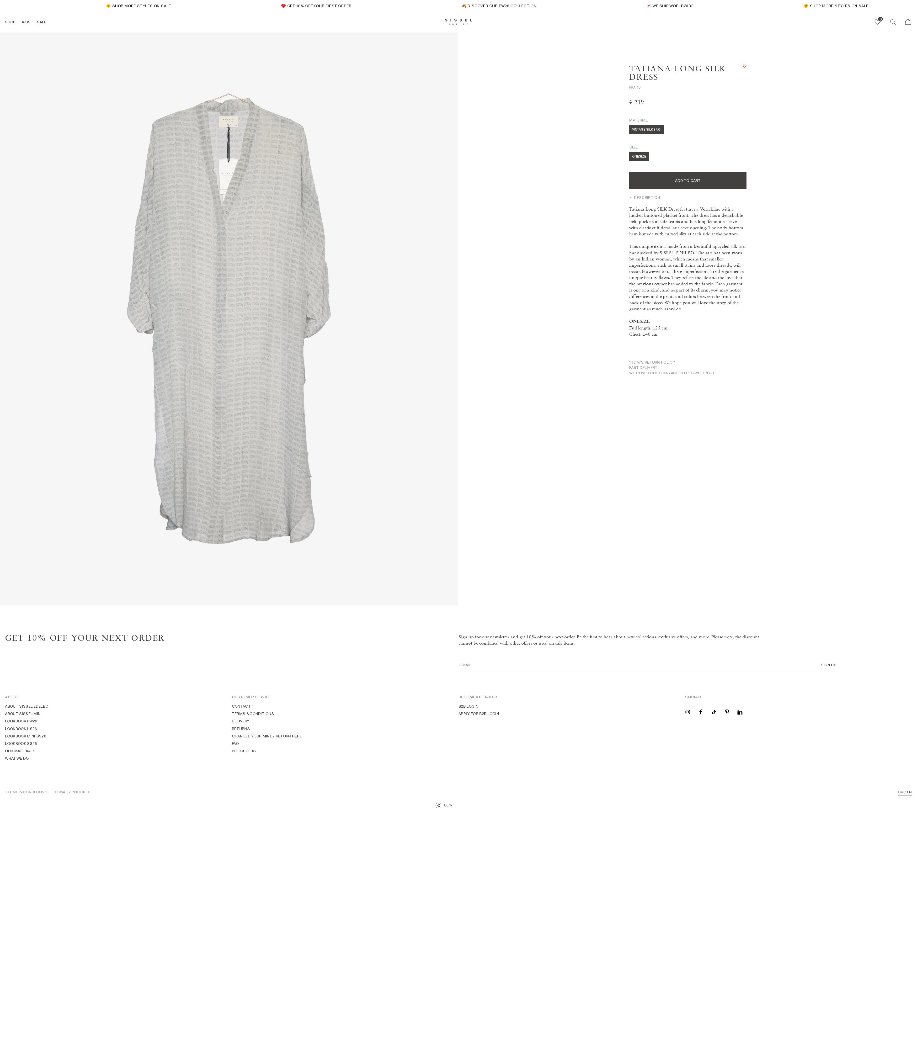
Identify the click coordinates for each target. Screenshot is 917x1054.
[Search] (893, 22)
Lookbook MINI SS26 (25, 736)
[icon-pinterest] (726, 712)
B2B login (468, 706)
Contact (241, 706)
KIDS (26, 22)
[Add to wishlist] (744, 66)
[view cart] (908, 22)
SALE (41, 22)
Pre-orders (244, 751)
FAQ (235, 743)
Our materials (20, 751)
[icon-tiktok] (713, 712)
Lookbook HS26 (21, 728)
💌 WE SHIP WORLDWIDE (655, 6)
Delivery (241, 721)
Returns (241, 728)
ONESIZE (639, 156)
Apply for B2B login (478, 713)
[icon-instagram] (687, 712)
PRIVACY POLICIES (72, 792)
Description (647, 197)
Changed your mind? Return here (267, 736)
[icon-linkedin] (739, 712)
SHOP (10, 22)
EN (909, 792)
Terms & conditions (253, 713)
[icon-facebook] (700, 712)
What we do (17, 758)
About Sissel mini (23, 713)
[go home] (458, 22)
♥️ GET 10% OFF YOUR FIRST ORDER (302, 6)
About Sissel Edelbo (26, 706)
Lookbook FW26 (21, 721)
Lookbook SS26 (21, 743)
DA (900, 792)
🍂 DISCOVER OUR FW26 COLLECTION (485, 6)
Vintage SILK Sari (646, 129)
